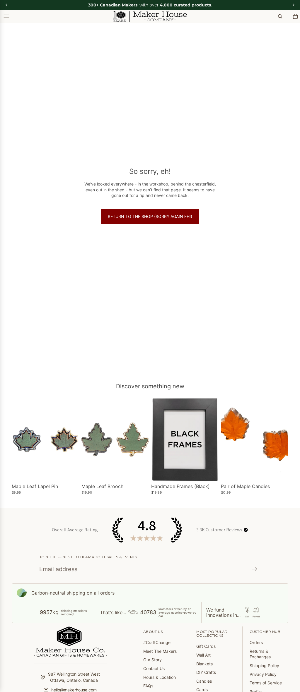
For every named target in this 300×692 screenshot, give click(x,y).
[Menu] (6, 16)
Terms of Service (266, 682)
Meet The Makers (160, 651)
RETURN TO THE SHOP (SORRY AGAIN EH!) (150, 216)
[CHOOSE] (70, 472)
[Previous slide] (18, 439)
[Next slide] (72, 439)
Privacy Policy (263, 674)
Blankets (204, 663)
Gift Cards (206, 646)
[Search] (280, 16)
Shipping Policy (264, 665)
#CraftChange (157, 642)
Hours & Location (159, 677)
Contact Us (154, 668)
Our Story (152, 659)
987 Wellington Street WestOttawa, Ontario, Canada (74, 677)
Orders (256, 642)
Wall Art (203, 654)
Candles (204, 681)
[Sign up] (254, 569)
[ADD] (279, 472)
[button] (245, 530)
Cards (202, 689)
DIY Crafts (206, 672)
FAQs (148, 685)
